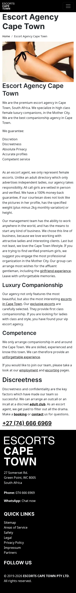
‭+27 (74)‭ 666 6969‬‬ (27, 423)
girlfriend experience (55, 271)
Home (6, 36)
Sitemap (10, 522)
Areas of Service (15, 527)
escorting (52, 370)
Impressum (12, 547)
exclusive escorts (42, 304)
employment (28, 370)
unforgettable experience (21, 357)
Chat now (29, 501)
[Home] (12, 6)
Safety (8, 532)
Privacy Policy (14, 542)
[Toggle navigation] (68, 6)
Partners (10, 552)
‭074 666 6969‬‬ (25, 493)
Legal (8, 537)
